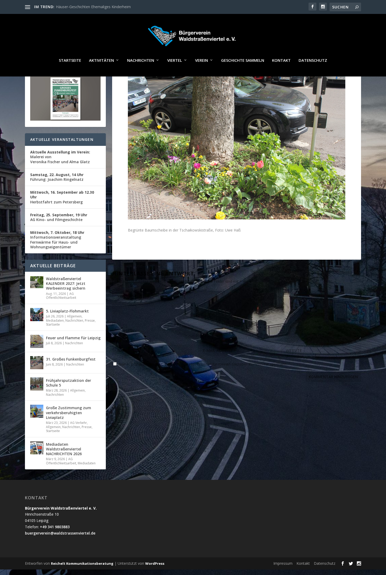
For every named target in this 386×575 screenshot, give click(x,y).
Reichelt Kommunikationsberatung (82, 563)
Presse (90, 320)
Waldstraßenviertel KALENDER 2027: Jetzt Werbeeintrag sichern (65, 283)
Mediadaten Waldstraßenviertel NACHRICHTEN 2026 (64, 449)
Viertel (174, 60)
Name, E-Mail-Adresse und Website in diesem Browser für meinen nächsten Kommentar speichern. (202, 364)
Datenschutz (313, 60)
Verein (201, 60)
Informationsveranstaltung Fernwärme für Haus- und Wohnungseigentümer (57, 239)
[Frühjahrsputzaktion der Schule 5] (36, 384)
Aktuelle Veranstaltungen (61, 139)
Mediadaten (55, 320)
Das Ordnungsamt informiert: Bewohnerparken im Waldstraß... (109, 6)
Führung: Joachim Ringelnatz (57, 177)
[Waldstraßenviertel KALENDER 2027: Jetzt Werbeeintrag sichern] (36, 282)
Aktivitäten (101, 60)
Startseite (70, 60)
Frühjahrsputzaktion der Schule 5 (68, 383)
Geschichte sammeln (242, 60)
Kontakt (281, 60)
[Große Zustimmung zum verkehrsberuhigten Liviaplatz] (36, 411)
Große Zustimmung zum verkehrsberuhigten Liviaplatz (68, 412)
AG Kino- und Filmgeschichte (58, 217)
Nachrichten (140, 60)
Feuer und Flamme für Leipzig (73, 337)
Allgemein (74, 316)
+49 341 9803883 (55, 526)
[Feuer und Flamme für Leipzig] (36, 341)
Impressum (283, 563)
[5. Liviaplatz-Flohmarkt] (36, 314)
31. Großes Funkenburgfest (71, 359)
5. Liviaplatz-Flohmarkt (67, 311)
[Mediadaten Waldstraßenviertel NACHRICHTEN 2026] (36, 447)
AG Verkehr (78, 422)
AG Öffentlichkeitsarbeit (61, 295)
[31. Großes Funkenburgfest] (36, 362)
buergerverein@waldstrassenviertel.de (60, 533)
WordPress (154, 563)
